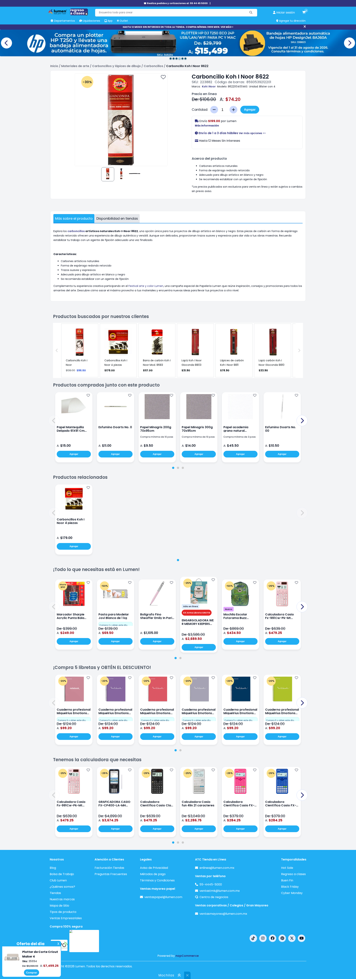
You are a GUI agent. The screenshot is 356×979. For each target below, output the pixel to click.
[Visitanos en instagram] (263, 938)
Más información (207, 125)
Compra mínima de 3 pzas (239, 436)
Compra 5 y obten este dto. (72, 720)
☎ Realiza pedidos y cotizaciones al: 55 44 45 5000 (176, 3)
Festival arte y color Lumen (145, 286)
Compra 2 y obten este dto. (113, 625)
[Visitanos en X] (292, 938)
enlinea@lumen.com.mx (217, 868)
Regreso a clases (293, 874)
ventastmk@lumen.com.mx (220, 891)
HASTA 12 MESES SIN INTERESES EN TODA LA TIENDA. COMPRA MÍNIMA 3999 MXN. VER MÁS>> (178, 27)
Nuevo (228, 609)
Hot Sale (287, 868)
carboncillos (76, 231)
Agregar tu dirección (292, 21)
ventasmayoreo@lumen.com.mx (223, 914)
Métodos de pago (153, 874)
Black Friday (290, 887)
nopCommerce (187, 956)
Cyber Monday (292, 893)
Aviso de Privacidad (154, 868)
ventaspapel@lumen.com (163, 897)
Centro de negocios (214, 897)
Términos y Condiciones (157, 880)
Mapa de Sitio (59, 905)
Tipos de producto (63, 912)
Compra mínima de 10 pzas (156, 436)
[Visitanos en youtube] (301, 938)
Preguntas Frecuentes (111, 874)
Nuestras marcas (62, 899)
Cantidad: (200, 109)
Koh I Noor (209, 86)
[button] (54, 420)
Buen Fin (287, 880)
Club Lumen (58, 880)
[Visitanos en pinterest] (282, 938)
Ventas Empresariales (66, 918)
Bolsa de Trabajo (62, 874)
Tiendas (55, 893)
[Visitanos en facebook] (272, 938)
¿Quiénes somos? (62, 887)
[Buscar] (251, 12)
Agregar (250, 109)
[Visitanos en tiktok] (253, 938)
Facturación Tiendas (109, 868)
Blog (53, 868)
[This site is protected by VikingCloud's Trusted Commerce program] (84, 941)
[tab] (173, 468)
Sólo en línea (190, 606)
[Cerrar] (305, 26)
